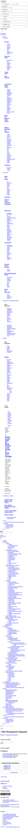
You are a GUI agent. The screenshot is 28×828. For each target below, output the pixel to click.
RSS (4, 753)
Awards (14, 757)
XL (14, 4)
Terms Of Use (16, 826)
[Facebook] (4, 794)
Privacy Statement (9, 826)
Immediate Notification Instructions (9, 309)
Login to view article (5, 781)
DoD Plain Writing (7, 818)
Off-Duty (15, 756)
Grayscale (5, 16)
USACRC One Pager (7, 786)
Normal (7, 4)
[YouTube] (7, 794)
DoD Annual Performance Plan (9, 815)
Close (6, 28)
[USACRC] (3, 33)
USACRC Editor (7, 428)
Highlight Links (6, 24)
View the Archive (14, 772)
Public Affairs (6, 802)
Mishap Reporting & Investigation (20, 753)
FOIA (4, 820)
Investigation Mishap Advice (9, 313)
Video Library (8, 347)
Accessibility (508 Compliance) (9, 814)
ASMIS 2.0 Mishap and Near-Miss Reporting (9, 318)
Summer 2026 (8, 765)
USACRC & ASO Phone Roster (10, 801)
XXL (17, 4)
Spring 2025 (7, 769)
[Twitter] (2, 794)
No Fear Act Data (6, 822)
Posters (8, 348)
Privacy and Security (7, 823)
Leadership (5, 788)
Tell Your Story (4, 776)
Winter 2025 (7, 766)
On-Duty (15, 754)
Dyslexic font (6, 13)
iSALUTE (5, 821)
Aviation (9, 425)
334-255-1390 (16, 806)
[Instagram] (9, 794)
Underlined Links (6, 21)
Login (2, 535)
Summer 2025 (8, 767)
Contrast (5, 19)
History (4, 787)
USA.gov (5, 824)
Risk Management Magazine (9, 351)
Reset (2, 28)
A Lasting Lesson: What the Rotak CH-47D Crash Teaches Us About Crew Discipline (8, 445)
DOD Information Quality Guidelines (11, 816)
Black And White (6, 26)
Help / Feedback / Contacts (8, 799)
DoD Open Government (8, 817)
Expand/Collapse (8, 753)
